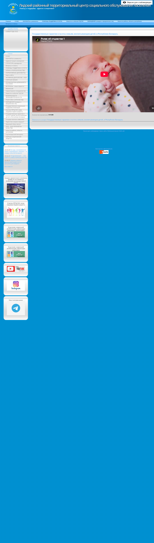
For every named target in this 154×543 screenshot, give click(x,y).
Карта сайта (10, 75)
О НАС (8, 56)
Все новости (9, 166)
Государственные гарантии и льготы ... (14, 29)
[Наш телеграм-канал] (16, 315)
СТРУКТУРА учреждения (14, 63)
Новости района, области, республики (14, 131)
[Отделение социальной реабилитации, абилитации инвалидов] (16, 257)
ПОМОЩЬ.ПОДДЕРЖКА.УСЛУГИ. (16, 68)
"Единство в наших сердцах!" (15, 122)
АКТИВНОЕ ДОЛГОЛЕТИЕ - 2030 (16, 77)
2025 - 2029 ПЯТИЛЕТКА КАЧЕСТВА (14, 127)
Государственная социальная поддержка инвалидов (15, 106)
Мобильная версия (113, 131)
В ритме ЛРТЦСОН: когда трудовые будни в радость (14, 110)
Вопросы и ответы (12, 66)
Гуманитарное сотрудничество (16, 91)
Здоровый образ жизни (13, 124)
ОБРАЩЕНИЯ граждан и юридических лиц (13, 102)
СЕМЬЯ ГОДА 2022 (12, 31)
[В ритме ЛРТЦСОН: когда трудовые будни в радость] (16, 217)
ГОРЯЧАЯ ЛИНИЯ (11, 80)
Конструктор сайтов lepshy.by (103, 148)
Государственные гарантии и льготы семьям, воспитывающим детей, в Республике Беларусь (16, 115)
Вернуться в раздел (77, 120)
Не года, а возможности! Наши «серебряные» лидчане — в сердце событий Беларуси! (16, 151)
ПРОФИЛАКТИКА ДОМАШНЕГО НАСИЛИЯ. (16, 83)
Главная (10, 53)
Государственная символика (15, 119)
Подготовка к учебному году (14, 100)
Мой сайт (122, 131)
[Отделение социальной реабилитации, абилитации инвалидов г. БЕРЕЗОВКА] (16, 237)
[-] (16, 271)
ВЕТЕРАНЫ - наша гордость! (15, 86)
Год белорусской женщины (14, 134)
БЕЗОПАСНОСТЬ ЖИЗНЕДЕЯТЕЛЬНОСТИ (14, 96)
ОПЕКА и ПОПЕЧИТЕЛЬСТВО (15, 70)
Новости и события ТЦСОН (14, 93)
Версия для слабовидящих (91, 131)
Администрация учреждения (15, 61)
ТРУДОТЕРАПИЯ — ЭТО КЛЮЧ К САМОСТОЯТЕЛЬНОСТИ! (15, 156)
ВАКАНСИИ (9, 88)
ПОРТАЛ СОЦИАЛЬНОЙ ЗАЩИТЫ (13, 137)
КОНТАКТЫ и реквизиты (13, 58)
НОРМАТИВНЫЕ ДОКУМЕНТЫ (15, 73)
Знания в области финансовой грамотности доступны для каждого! (13, 162)
